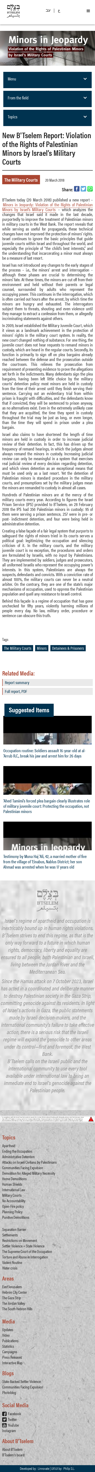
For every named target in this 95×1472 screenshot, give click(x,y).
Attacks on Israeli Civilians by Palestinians (29, 1162)
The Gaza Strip (11, 1297)
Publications (10, 1340)
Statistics (8, 1346)
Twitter (12, 1419)
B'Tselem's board (13, 1454)
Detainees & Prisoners (68, 648)
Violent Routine (12, 1262)
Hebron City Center (14, 1292)
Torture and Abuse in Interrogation (25, 1257)
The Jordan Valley (13, 1303)
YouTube (13, 1425)
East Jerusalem (12, 1286)
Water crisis (9, 1268)
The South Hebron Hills (17, 1308)
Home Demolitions (14, 1178)
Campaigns (9, 1351)
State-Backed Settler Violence (21, 1381)
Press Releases (12, 1357)
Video (6, 1335)
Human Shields (12, 1184)
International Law (13, 1189)
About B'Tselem (12, 1449)
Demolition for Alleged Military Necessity (28, 1173)
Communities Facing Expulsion (22, 1167)
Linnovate (43, 1468)
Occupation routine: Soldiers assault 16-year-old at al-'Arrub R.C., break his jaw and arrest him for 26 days (44, 753)
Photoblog (9, 1392)
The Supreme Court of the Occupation (27, 1251)
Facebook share (77, 189)
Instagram (9, 1430)
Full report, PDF (16, 691)
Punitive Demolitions (15, 1217)
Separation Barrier (14, 1229)
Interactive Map (12, 1362)
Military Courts (12, 1195)
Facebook (14, 1413)
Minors (42, 648)
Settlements (10, 1235)
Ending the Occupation (17, 1151)
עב (48, 10)
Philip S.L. (69, 1468)
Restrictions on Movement (19, 1240)
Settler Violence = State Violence (23, 1246)
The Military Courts (21, 179)
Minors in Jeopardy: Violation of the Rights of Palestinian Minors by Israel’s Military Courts (47, 206)
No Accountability (13, 1200)
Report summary (17, 682)
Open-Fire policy (13, 1206)
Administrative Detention (18, 1156)
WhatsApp (90, 189)
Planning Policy (12, 1211)
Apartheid (8, 1145)
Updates (7, 1329)
